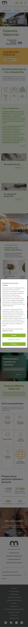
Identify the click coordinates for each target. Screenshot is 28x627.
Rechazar (14, 344)
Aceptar (14, 335)
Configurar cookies (14, 339)
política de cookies (7, 330)
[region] (14, 313)
